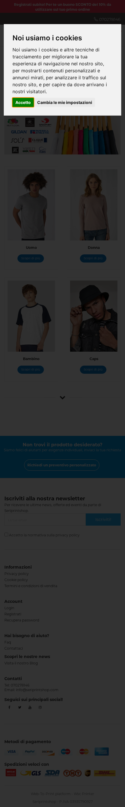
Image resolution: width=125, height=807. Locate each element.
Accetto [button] (23, 102)
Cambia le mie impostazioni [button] (64, 102)
